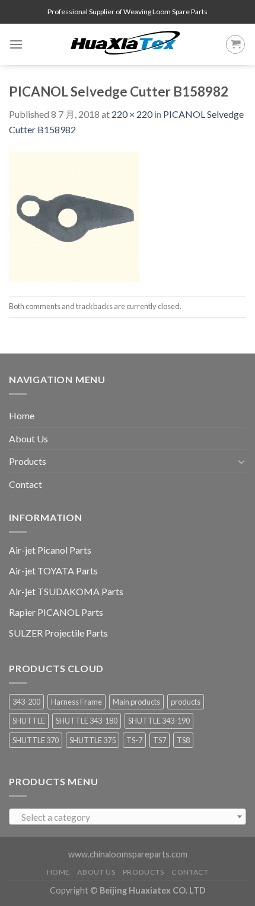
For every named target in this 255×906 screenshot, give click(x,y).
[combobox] (127, 816)
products (185, 701)
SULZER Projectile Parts (58, 632)
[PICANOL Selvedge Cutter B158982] (74, 215)
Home (21, 415)
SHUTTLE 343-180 (86, 720)
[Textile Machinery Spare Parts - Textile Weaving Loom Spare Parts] (125, 44)
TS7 (159, 740)
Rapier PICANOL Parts (56, 612)
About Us (28, 438)
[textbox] (128, 817)
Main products (136, 701)
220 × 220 (131, 114)
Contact (25, 484)
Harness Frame (76, 701)
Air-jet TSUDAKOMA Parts (66, 591)
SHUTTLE (28, 720)
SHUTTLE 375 (92, 740)
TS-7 (134, 740)
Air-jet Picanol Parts (50, 549)
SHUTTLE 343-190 (159, 720)
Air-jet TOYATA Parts (53, 570)
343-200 (26, 701)
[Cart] (235, 44)
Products (27, 461)
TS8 (183, 740)
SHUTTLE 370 (35, 740)
